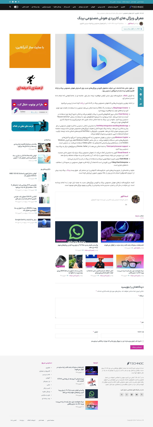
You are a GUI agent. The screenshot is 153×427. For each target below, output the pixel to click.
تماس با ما (113, 2)
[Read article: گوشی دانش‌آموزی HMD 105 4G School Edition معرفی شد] (44, 177)
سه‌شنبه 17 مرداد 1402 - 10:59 (116, 23)
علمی (74, 7)
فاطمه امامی (137, 248)
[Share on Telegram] (141, 94)
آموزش (93, 7)
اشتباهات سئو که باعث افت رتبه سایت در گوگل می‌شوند (124, 245)
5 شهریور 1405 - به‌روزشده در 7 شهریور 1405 (25, 201)
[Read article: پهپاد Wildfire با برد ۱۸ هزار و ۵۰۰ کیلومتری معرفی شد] (44, 211)
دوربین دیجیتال (60, 266)
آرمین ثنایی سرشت (89, 250)
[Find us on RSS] (122, 394)
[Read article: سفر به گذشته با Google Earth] (44, 223)
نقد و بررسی (101, 7)
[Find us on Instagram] (127, 394)
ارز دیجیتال (46, 381)
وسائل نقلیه (57, 7)
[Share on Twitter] (141, 99)
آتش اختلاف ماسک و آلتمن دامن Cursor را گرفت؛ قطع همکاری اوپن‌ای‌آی (100, 272)
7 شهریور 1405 (78, 250)
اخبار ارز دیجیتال (83, 7)
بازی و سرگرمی (46, 7)
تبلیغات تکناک (126, 2)
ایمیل (95, 332)
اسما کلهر (131, 23)
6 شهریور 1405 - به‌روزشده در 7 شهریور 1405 (25, 190)
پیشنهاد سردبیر (89, 23)
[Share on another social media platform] (141, 104)
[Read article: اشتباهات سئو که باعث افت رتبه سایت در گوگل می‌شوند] (122, 232)
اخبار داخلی (25, 7)
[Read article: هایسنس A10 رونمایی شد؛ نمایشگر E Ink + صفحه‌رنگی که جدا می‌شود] (44, 188)
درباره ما (119, 2)
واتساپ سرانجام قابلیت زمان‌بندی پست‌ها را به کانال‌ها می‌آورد (25, 145)
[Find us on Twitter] (142, 394)
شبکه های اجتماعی (61, 240)
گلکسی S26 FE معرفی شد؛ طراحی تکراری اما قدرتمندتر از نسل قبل (25, 198)
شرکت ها (89, 266)
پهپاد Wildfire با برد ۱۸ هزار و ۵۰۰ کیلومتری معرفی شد (25, 209)
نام (142, 322)
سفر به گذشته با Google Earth (25, 220)
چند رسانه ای (35, 7)
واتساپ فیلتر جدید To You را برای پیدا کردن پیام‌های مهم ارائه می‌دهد (71, 391)
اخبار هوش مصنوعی (128, 13)
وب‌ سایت (141, 332)
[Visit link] (29, 51)
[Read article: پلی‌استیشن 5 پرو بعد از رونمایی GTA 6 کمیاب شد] (91, 382)
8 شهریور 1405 (128, 248)
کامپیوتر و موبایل (113, 7)
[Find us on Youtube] (137, 394)
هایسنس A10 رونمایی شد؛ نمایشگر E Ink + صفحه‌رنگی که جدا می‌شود (23, 186)
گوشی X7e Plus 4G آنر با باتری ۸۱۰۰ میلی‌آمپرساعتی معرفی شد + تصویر (24, 157)
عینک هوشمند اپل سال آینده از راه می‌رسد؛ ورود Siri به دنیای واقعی (130, 272)
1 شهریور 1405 (32, 149)
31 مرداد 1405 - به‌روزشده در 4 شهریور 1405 (25, 213)
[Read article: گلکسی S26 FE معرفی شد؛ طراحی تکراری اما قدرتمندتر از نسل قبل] (44, 200)
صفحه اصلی (140, 2)
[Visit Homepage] (136, 7)
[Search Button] (10, 7)
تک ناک (142, 13)
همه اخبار (133, 2)
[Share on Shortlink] (141, 89)
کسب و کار (67, 7)
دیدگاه (141, 296)
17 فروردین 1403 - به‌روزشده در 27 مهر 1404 (25, 222)
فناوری (123, 7)
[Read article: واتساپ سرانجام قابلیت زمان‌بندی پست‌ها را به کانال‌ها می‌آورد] (44, 147)
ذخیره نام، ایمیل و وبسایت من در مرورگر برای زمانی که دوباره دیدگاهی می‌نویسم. (116, 341)
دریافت (82, 103)
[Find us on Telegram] (132, 394)
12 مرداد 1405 (32, 160)
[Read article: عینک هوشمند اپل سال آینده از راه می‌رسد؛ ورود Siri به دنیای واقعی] (130, 261)
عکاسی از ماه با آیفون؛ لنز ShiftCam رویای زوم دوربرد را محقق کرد (70, 272)
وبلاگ (68, 170)
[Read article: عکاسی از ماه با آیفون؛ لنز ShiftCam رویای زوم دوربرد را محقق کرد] (69, 261)
